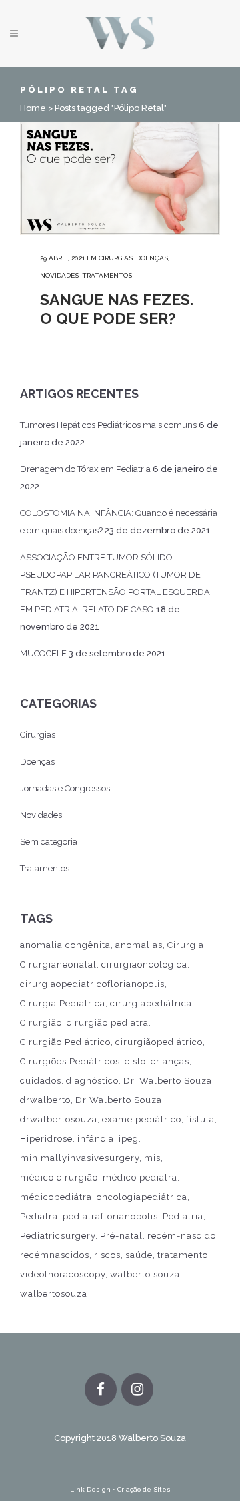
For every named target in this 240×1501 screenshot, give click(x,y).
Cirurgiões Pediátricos (70, 1061)
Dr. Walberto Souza (167, 1081)
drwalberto (45, 1100)
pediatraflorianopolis (110, 1216)
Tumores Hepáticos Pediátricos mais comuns (108, 425)
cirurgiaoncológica (144, 964)
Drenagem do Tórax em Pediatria (85, 469)
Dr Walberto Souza (118, 1100)
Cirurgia (185, 945)
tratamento (182, 1255)
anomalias (139, 945)
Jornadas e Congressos (65, 788)
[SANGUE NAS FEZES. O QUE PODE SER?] (120, 178)
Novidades (59, 275)
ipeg (129, 1139)
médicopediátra (56, 1197)
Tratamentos (107, 275)
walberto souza (145, 1274)
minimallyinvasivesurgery (79, 1158)
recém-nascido (181, 1236)
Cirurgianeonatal (58, 964)
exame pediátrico (141, 1119)
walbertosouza (53, 1294)
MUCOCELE (43, 653)
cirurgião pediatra (108, 1023)
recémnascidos (54, 1255)
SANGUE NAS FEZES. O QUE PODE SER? (116, 308)
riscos (107, 1255)
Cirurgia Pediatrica (62, 1003)
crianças (170, 1061)
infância (95, 1139)
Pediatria (183, 1216)
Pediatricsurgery (57, 1236)
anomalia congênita (65, 945)
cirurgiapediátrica (151, 1003)
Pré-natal (121, 1236)
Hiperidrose (46, 1139)
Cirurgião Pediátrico (65, 1042)
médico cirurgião (59, 1177)
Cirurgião (41, 1023)
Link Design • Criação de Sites (120, 1489)
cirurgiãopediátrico (159, 1042)
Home (33, 108)
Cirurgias (116, 258)
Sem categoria (48, 842)
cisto (135, 1061)
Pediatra (39, 1216)
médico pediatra (140, 1177)
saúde (139, 1255)
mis (152, 1158)
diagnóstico (92, 1081)
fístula (200, 1119)
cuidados (40, 1081)
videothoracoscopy (62, 1274)
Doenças (152, 258)
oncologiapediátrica (142, 1197)
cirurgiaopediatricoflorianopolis (92, 984)
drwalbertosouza (58, 1119)
